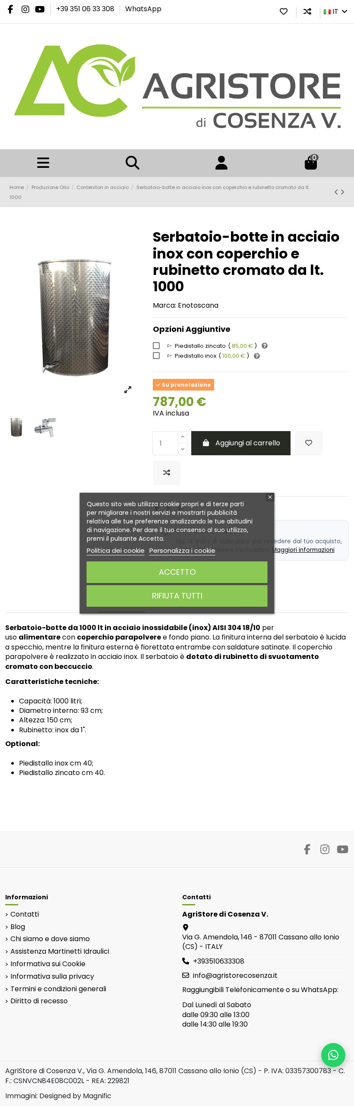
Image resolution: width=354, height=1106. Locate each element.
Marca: (164, 305)
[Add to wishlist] (308, 443)
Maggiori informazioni (303, 550)
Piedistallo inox (212, 356)
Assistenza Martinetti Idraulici (59, 951)
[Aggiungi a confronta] (166, 473)
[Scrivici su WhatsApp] (333, 1055)
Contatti (24, 914)
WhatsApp (143, 9)
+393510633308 (218, 961)
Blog (17, 927)
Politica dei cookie (116, 550)
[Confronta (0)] (307, 11)
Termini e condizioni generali (58, 989)
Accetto (177, 572)
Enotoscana (198, 305)
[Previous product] (337, 192)
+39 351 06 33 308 (86, 9)
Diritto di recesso (39, 1001)
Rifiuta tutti (177, 595)
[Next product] (342, 192)
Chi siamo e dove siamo (50, 939)
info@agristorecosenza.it (235, 975)
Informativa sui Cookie (47, 964)
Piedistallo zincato (216, 346)
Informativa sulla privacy (52, 976)
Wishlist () (283, 11)
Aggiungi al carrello (247, 443)
